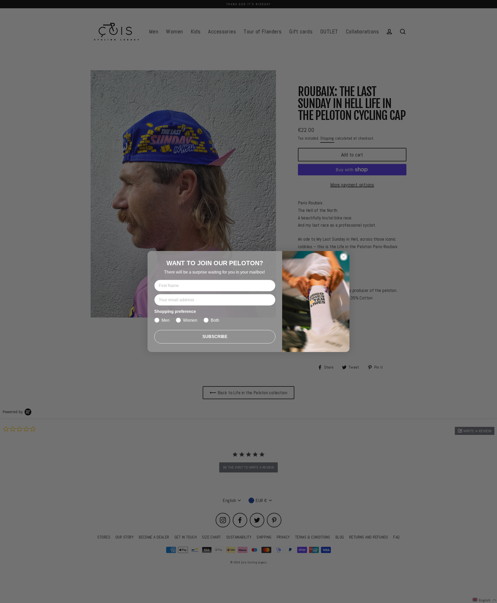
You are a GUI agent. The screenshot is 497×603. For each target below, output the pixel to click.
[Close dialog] (343, 257)
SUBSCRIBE (215, 336)
